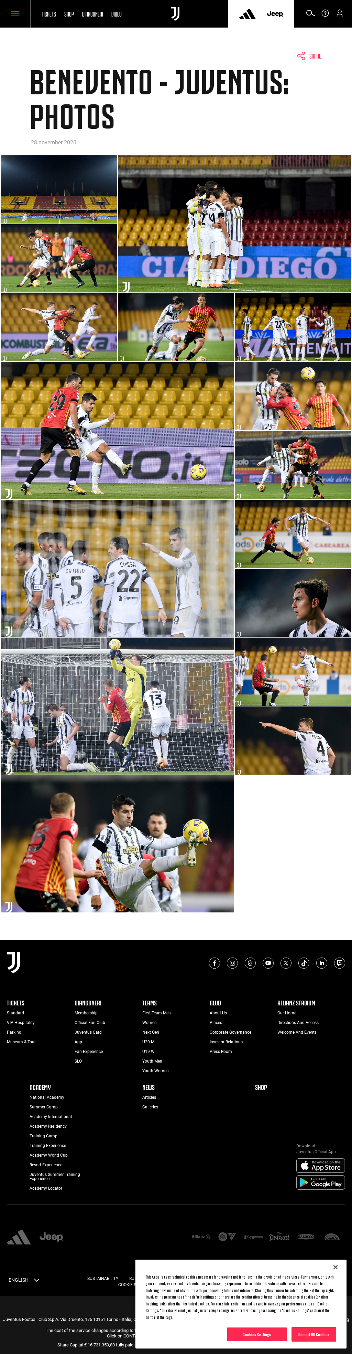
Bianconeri (92, 13)
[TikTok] (303, 963)
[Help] (325, 15)
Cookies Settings (257, 1334)
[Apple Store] (320, 1166)
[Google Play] (320, 1182)
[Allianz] (201, 1237)
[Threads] (250, 963)
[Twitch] (339, 963)
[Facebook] (214, 963)
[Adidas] (247, 14)
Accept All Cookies (313, 1334)
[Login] (339, 15)
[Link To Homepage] (175, 13)
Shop (69, 13)
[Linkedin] (321, 963)
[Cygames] (253, 1237)
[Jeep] (275, 14)
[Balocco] (306, 1237)
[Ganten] (332, 1237)
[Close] (335, 1267)
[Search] (310, 15)
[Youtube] (268, 963)
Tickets (49, 13)
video (116, 13)
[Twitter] (286, 963)
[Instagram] (232, 963)
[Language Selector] (37, 1281)
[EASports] (227, 1237)
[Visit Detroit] (279, 1237)
